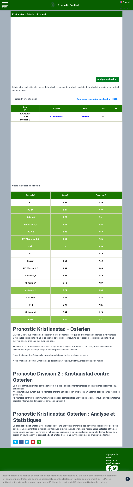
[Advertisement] (66, 48)
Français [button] (126, 2)
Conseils (30, 195)
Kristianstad (56, 116)
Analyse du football (107, 79)
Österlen (85, 116)
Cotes (64, 195)
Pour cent (100, 195)
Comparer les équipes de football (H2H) (97, 99)
